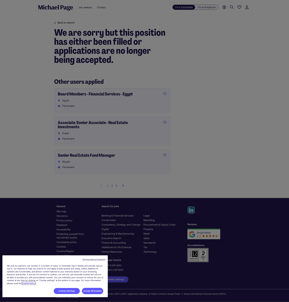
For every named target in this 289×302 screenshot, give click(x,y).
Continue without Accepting (94, 259)
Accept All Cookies (93, 291)
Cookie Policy (29, 283)
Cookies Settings (67, 291)
